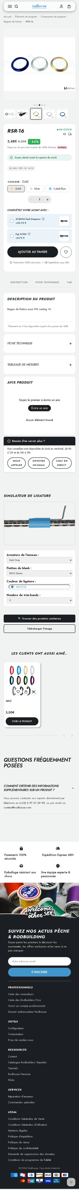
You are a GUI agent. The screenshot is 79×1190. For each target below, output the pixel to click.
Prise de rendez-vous (20, 1040)
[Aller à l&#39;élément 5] (62, 114)
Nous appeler (16, 463)
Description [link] (19, 282)
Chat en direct (62, 463)
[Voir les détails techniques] (33, 692)
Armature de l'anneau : (23, 555)
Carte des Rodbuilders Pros (24, 1000)
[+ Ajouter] (26, 692)
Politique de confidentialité (23, 1148)
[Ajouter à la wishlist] (18, 692)
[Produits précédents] (64, 735)
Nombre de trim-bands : (23, 595)
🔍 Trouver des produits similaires (39, 618)
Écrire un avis (39, 408)
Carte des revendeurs (21, 994)
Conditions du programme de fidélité (29, 1160)
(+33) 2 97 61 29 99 (32, 803)
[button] (64, 134)
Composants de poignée (53, 16)
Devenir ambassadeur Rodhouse (27, 1012)
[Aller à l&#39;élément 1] (9, 114)
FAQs (11, 1080)
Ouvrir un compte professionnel (26, 1006)
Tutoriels (13, 1068)
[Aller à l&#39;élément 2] (23, 114)
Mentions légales (18, 1131)
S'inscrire (39, 972)
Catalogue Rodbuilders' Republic (27, 1062)
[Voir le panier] (69, 6)
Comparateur (15, 1034)
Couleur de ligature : (21, 581)
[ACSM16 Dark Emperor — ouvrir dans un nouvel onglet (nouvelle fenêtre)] (43, 218)
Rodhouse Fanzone (19, 1074)
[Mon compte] (61, 6)
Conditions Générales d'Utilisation (27, 1125)
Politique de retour (19, 1142)
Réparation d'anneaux (20, 1096)
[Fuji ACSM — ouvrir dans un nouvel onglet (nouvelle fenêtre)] (29, 233)
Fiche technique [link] (47, 282)
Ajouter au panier (32, 252)
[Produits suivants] (72, 735)
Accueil (7, 16)
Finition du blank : (19, 568)
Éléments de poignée (26, 16)
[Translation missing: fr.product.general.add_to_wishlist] (66, 252)
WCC (9, 701)
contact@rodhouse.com (17, 807)
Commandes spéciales (21, 1102)
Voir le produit (22, 721)
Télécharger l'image (39, 628)
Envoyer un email (39, 463)
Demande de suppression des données (31, 1154)
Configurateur (16, 1028)
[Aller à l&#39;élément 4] (49, 114)
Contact (12, 1056)
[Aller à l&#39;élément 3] (36, 114)
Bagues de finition (13, 21)
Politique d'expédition (20, 1136)
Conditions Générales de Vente (26, 1119)
